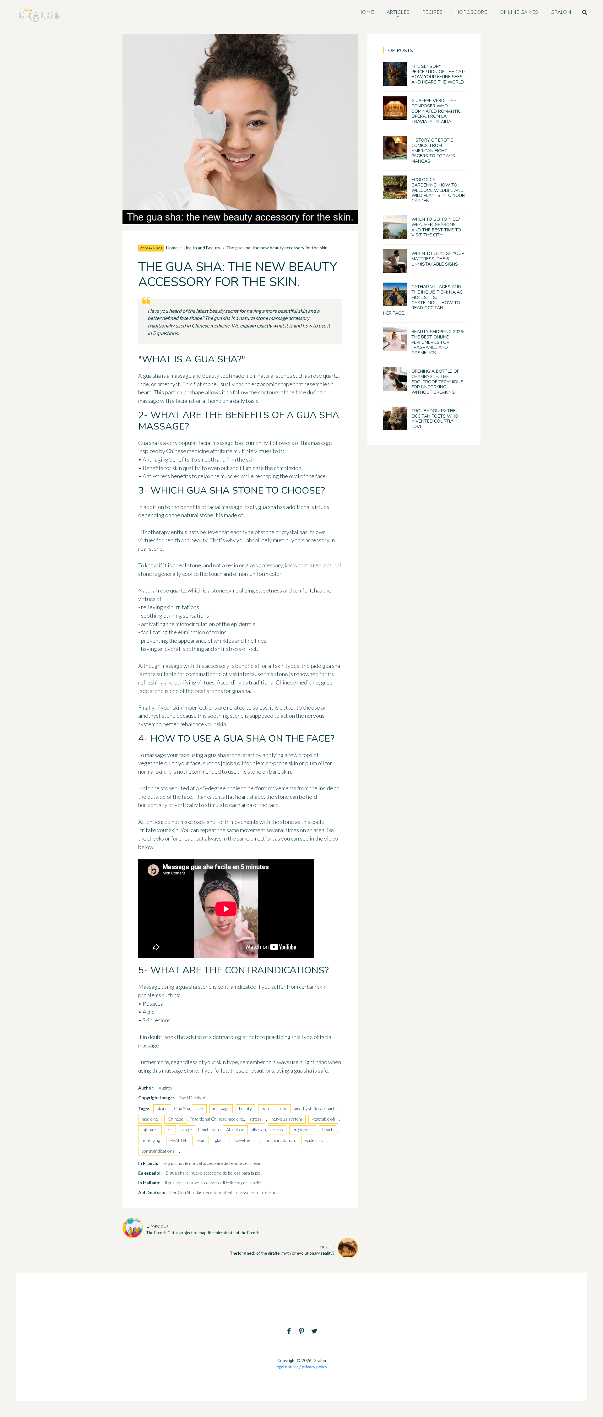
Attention (235, 1129)
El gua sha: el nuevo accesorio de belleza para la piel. (214, 1173)
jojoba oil (150, 1129)
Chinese (175, 1119)
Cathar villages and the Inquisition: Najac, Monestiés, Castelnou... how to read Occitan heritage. (423, 300)
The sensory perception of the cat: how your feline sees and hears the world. (438, 74)
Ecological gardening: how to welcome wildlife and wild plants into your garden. (438, 190)
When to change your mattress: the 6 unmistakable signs (437, 259)
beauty (245, 1108)
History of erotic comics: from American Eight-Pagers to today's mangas (433, 150)
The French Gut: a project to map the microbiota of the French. (203, 1229)
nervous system (286, 1119)
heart (327, 1129)
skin (199, 1108)
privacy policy (314, 1366)
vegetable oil (323, 1119)
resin (200, 1140)
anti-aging (151, 1140)
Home (172, 247)
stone (162, 1108)
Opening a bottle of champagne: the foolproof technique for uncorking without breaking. (437, 381)
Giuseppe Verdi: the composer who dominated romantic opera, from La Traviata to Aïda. (436, 111)
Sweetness (244, 1140)
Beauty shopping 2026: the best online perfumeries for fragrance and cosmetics (437, 342)
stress (255, 1119)
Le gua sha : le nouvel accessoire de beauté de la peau (212, 1163)
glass (220, 1140)
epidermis (314, 1140)
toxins (277, 1129)
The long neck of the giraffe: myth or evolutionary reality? (282, 1250)
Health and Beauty (202, 247)
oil (170, 1129)
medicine (150, 1119)
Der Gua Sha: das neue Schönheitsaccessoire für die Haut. (224, 1192)
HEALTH (178, 1140)
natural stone (274, 1108)
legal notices (287, 1366)
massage (221, 1108)
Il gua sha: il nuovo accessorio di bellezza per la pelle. (213, 1182)
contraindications (158, 1151)
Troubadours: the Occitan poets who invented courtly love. (434, 419)
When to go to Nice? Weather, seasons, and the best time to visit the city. (436, 227)
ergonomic (302, 1129)
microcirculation (279, 1140)
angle (187, 1129)
